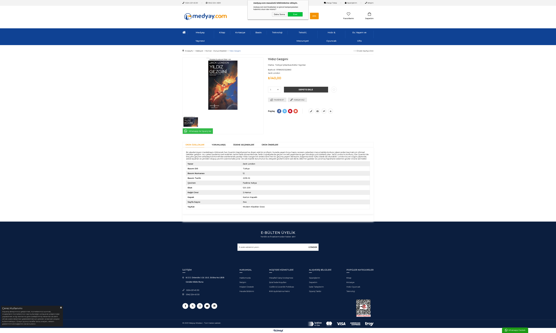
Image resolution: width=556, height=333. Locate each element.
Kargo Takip (332, 3)
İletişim (370, 3)
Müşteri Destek (246, 287)
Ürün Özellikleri (194, 145)
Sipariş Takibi (315, 291)
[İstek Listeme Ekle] (317, 111)
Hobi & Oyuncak (331, 36)
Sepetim (313, 282)
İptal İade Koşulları (277, 282)
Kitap (222, 32)
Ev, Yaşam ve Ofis (359, 36)
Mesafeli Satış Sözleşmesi (281, 278)
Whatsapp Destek (516, 330)
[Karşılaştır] (324, 111)
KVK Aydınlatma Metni (279, 291)
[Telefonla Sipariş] (310, 111)
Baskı (258, 32)
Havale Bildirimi (246, 291)
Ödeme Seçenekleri (243, 145)
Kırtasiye (240, 32)
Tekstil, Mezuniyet (303, 36)
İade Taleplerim (316, 287)
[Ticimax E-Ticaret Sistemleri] (278, 330)
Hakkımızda (245, 278)
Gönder (312, 247)
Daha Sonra (279, 14)
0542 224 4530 (214, 3)
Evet (295, 14)
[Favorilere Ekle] (334, 89)
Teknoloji (277, 32)
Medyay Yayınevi (200, 36)
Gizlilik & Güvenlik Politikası (281, 287)
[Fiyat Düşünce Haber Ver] (330, 111)
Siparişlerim (352, 3)
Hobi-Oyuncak (353, 287)
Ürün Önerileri (270, 145)
